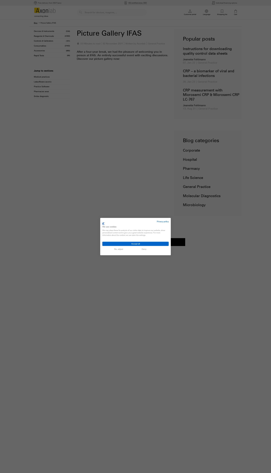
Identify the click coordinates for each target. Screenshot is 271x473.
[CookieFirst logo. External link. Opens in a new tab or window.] (103, 223)
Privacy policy (163, 221)
